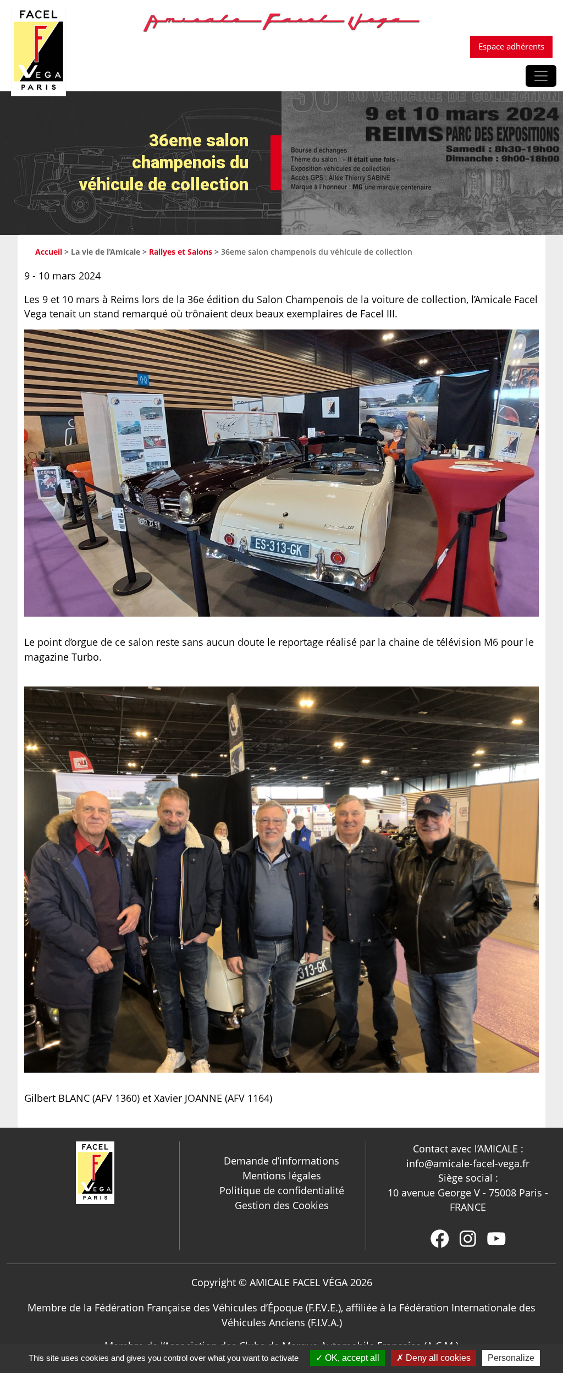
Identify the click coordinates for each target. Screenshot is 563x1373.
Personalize (511, 1358)
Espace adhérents (511, 46)
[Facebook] (440, 1239)
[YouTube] (496, 1239)
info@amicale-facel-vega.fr (467, 1163)
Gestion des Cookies (282, 1205)
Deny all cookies (437, 1358)
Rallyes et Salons (180, 251)
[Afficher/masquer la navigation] (541, 76)
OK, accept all (351, 1358)
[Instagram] (468, 1239)
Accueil (48, 251)
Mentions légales (281, 1175)
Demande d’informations (281, 1160)
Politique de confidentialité (281, 1190)
